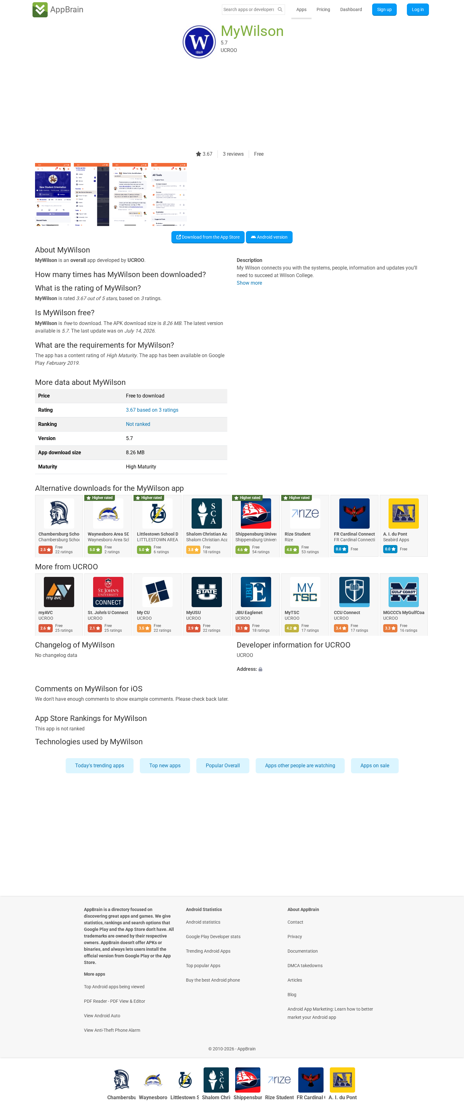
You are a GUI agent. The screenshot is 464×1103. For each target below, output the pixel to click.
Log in (418, 9)
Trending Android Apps (208, 951)
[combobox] (248, 9)
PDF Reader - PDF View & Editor (114, 1001)
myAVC (46, 612)
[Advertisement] (224, 106)
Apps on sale (374, 766)
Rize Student (298, 534)
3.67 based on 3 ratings (152, 410)
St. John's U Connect (108, 612)
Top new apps (165, 766)
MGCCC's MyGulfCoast (403, 612)
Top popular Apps (203, 965)
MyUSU (193, 612)
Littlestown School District (157, 534)
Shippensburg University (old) (256, 534)
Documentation (303, 951)
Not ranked (138, 424)
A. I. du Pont (395, 534)
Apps (301, 9)
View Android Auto (102, 1015)
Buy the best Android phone (213, 980)
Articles (295, 980)
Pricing (323, 9)
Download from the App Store (210, 237)
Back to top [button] (448, 1045)
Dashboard (351, 9)
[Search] (280, 10)
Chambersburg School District (59, 534)
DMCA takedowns (305, 965)
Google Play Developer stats (213, 936)
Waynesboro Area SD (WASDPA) (108, 534)
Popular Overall (223, 766)
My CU (143, 612)
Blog (292, 994)
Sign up (384, 9)
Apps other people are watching (300, 766)
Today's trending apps (99, 766)
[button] (333, 669)
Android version (272, 237)
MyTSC (292, 612)
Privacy (295, 936)
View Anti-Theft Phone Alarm (112, 1030)
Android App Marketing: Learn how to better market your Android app (330, 1013)
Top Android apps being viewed (114, 986)
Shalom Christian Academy (206, 534)
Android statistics (203, 922)
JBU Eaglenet (249, 612)
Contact (295, 922)
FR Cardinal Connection (354, 534)
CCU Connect (347, 612)
